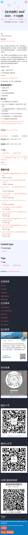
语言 (2, 34)
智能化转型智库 (5, 296)
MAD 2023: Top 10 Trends (8, 41)
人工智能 (9, 19)
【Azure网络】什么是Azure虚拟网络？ (12, 207)
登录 (12, 136)
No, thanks (10, 532)
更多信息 (3, 528)
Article (5, 251)
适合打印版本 (4, 136)
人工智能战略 (19, 19)
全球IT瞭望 (3, 289)
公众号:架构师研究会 (6, 311)
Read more (4, 164)
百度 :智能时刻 (5, 321)
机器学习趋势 (17, 153)
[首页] (2, 2)
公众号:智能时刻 (5, 307)
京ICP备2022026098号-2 (13, 271)
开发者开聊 (4, 292)
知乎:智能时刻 (4, 325)
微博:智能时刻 (4, 318)
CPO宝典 (3, 286)
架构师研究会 (4, 299)
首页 (2, 19)
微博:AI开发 (4, 314)
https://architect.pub (12, 130)
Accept (3, 532)
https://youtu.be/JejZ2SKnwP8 (9, 78)
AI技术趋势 (6, 153)
